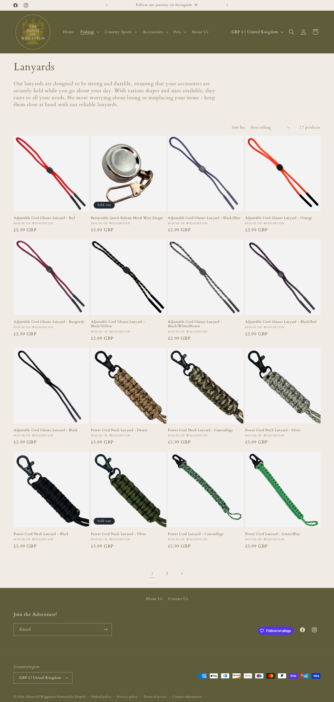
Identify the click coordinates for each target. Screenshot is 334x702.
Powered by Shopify (71, 697)
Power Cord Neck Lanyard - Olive (118, 534)
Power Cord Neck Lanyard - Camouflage (200, 430)
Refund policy (102, 697)
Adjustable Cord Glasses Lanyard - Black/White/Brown (195, 324)
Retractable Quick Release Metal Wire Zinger (127, 218)
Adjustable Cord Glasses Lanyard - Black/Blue (204, 218)
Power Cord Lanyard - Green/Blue (272, 534)
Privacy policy (127, 697)
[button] (89, 32)
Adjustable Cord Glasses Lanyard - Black (46, 430)
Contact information (187, 697)
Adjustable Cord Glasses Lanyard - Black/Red (281, 322)
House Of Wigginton (41, 697)
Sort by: (238, 127)
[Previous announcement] (107, 5)
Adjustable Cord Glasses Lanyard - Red (44, 218)
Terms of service (155, 697)
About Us (154, 598)
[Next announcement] (227, 5)
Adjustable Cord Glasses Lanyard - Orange (278, 218)
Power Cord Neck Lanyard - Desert (119, 430)
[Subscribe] (106, 629)
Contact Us (178, 598)
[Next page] (182, 574)
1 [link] (152, 574)
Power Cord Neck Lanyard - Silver (273, 430)
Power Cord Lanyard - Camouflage (195, 534)
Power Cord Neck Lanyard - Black (41, 534)
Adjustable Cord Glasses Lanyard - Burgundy (49, 322)
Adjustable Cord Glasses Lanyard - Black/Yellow (118, 324)
